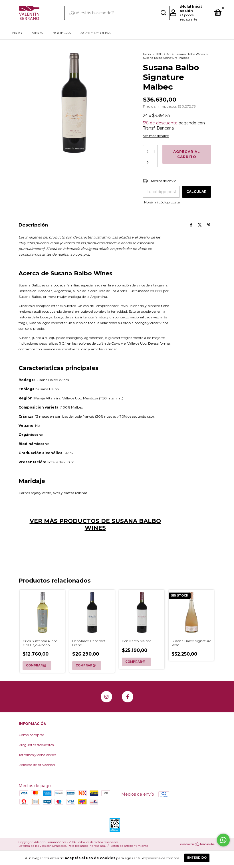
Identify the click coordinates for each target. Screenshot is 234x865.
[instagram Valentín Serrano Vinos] (106, 696)
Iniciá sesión (191, 8)
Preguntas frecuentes (36, 745)
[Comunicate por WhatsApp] (223, 840)
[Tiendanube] (197, 844)
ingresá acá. (97, 846)
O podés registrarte (188, 17)
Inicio (147, 54)
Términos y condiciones (37, 755)
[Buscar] (163, 13)
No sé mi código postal (162, 202)
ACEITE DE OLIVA (95, 33)
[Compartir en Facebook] (191, 224)
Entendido (197, 858)
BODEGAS (62, 33)
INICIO (16, 33)
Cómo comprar (31, 735)
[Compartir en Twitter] (200, 224)
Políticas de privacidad (37, 765)
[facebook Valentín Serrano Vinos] (127, 696)
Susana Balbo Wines (190, 54)
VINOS (37, 33)
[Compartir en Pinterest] (208, 224)
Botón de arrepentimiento (129, 846)
